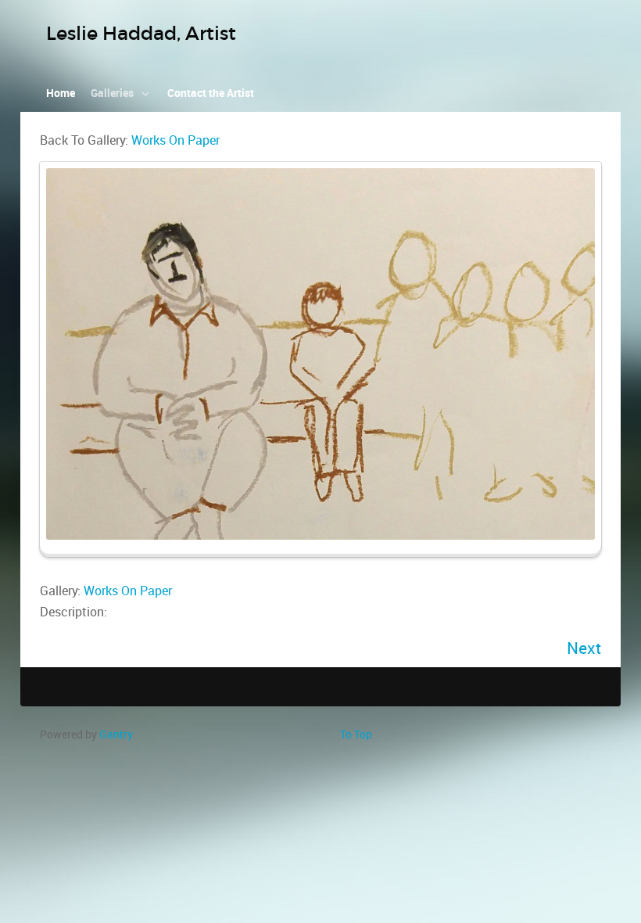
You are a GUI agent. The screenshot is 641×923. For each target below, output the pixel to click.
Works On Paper (175, 140)
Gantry (116, 734)
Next (584, 648)
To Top (356, 734)
